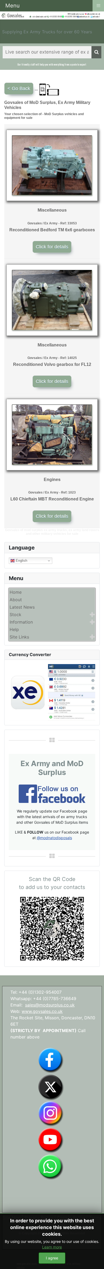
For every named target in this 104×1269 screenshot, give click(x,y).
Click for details (52, 246)
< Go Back (18, 88)
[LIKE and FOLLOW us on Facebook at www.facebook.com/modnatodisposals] (50, 1060)
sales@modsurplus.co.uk (50, 1005)
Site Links (19, 637)
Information (21, 622)
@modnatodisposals (54, 837)
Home (16, 592)
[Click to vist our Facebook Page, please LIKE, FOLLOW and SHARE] (52, 793)
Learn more (52, 1247)
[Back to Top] (95, 1259)
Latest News (22, 607)
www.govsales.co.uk (42, 1011)
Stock (15, 614)
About (16, 599)
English (21, 561)
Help (14, 629)
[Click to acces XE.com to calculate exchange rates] (52, 692)
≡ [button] (98, 5)
